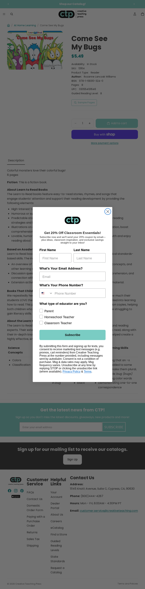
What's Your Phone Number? (61, 285)
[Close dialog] (108, 211)
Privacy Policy (71, 371)
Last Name (82, 250)
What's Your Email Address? (61, 268)
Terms (87, 371)
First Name (47, 250)
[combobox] (46, 293)
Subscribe (72, 335)
